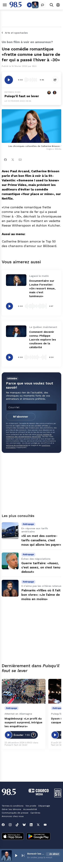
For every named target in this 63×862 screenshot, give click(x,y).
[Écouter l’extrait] (9, 80)
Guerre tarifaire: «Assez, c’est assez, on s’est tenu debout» (40, 567)
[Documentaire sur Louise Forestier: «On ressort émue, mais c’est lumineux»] (16, 280)
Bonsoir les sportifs (35, 853)
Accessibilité (30, 809)
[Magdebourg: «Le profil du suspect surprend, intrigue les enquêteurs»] (24, 691)
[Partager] (55, 80)
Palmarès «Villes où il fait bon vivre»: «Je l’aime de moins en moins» (41, 594)
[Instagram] (10, 824)
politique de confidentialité (17, 445)
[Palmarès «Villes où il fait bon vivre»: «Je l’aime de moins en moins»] (10, 588)
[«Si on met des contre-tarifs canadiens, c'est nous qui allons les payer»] (10, 530)
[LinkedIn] (31, 824)
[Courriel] (20, 159)
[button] (16, 855)
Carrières (35, 813)
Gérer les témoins (11, 809)
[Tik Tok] (17, 824)
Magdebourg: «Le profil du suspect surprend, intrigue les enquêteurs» (23, 722)
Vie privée (31, 806)
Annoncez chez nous (13, 816)
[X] (38, 824)
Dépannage (44, 806)
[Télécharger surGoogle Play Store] (38, 836)
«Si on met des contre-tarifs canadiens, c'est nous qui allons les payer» (41, 540)
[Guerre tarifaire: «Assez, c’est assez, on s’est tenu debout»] (10, 560)
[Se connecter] (58, 5)
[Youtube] (45, 824)
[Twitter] (12, 159)
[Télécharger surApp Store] (13, 836)
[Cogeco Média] (39, 794)
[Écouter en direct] (29, 5)
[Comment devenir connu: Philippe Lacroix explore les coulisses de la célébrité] (16, 331)
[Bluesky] (24, 824)
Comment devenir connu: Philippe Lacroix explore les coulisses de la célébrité (42, 339)
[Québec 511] (57, 796)
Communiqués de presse (15, 813)
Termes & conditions (12, 806)
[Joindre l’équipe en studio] (42, 5)
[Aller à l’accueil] (15, 6)
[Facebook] (5, 159)
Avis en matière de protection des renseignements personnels (28, 435)
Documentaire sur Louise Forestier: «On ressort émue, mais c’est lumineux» (42, 288)
